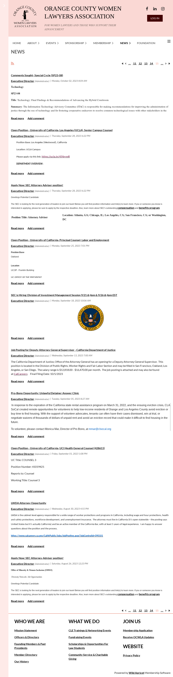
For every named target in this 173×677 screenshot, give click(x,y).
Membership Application (138, 630)
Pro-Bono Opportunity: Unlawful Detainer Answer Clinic (45, 393)
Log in (155, 18)
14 (151, 63)
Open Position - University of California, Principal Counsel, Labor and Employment (60, 240)
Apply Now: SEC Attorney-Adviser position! (37, 558)
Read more (17, 118)
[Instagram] (163, 9)
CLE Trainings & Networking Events (90, 630)
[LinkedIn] (155, 9)
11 (135, 63)
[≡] (165, 41)
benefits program (149, 207)
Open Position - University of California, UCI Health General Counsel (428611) (58, 448)
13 (146, 63)
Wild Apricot (136, 672)
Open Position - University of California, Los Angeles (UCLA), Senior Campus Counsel (62, 130)
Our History (21, 661)
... (129, 63)
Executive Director (22, 81)
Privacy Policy (131, 655)
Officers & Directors (26, 637)
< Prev (125, 63)
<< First (122, 63)
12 (140, 63)
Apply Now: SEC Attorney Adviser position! (37, 185)
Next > (166, 63)
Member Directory (25, 654)
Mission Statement (25, 630)
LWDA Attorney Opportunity (28, 503)
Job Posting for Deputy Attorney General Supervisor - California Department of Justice (63, 349)
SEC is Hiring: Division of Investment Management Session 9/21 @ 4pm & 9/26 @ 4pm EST (64, 295)
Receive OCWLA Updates (138, 637)
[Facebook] (147, 9)
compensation (125, 207)
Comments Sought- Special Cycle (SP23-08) (37, 75)
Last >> (169, 63)
